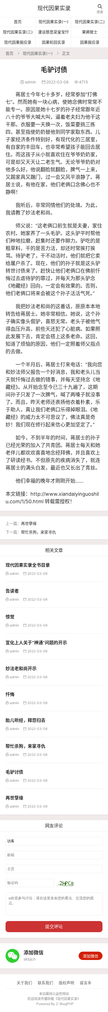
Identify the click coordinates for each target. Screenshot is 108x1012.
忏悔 (10, 694)
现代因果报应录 (17, 42)
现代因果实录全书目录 (28, 565)
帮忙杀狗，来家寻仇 (38, 532)
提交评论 (54, 926)
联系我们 (45, 982)
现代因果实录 (54, 8)
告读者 (12, 591)
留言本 (85, 982)
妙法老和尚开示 (21, 668)
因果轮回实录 (53, 42)
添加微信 (90, 956)
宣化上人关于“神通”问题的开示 (36, 642)
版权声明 (66, 982)
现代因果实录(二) (90, 21)
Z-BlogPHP (65, 1004)
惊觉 (10, 616)
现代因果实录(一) (53, 21)
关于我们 (24, 982)
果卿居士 (89, 31)
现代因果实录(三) (18, 31)
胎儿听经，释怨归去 (25, 720)
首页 (18, 21)
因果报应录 (89, 42)
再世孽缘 (29, 523)
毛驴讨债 (14, 772)
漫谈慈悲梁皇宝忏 (53, 31)
